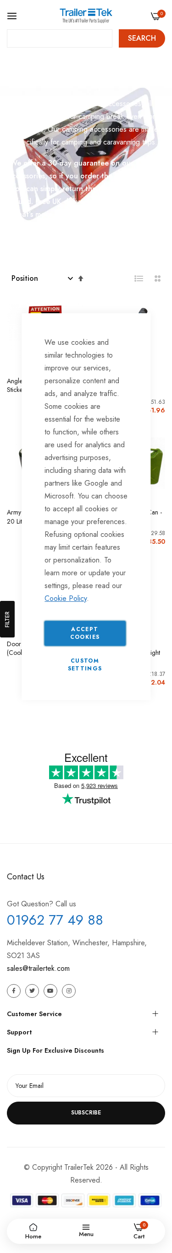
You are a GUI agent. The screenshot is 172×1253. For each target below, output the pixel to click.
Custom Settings (85, 665)
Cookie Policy (65, 598)
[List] (139, 278)
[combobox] (59, 38)
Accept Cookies (85, 633)
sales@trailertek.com (38, 968)
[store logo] (86, 16)
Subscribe (86, 1112)
